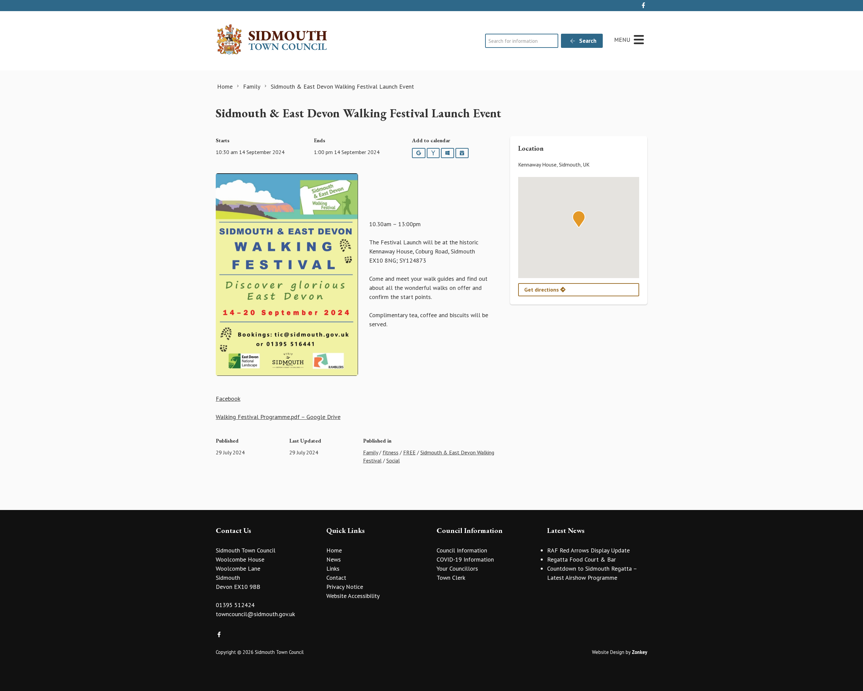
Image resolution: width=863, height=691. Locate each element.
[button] (578, 219)
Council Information (462, 550)
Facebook (228, 398)
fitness (390, 452)
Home (334, 550)
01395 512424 (235, 605)
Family (370, 452)
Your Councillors (457, 568)
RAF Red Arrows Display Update (588, 550)
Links (332, 568)
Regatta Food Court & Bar (581, 559)
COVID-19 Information (465, 559)
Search (587, 40)
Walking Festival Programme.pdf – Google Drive (278, 417)
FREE (409, 452)
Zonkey (639, 652)
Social (393, 460)
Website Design (608, 652)
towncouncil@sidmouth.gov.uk (255, 614)
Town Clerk (451, 577)
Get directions (542, 289)
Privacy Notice (344, 587)
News (333, 559)
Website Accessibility (353, 596)
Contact (336, 577)
